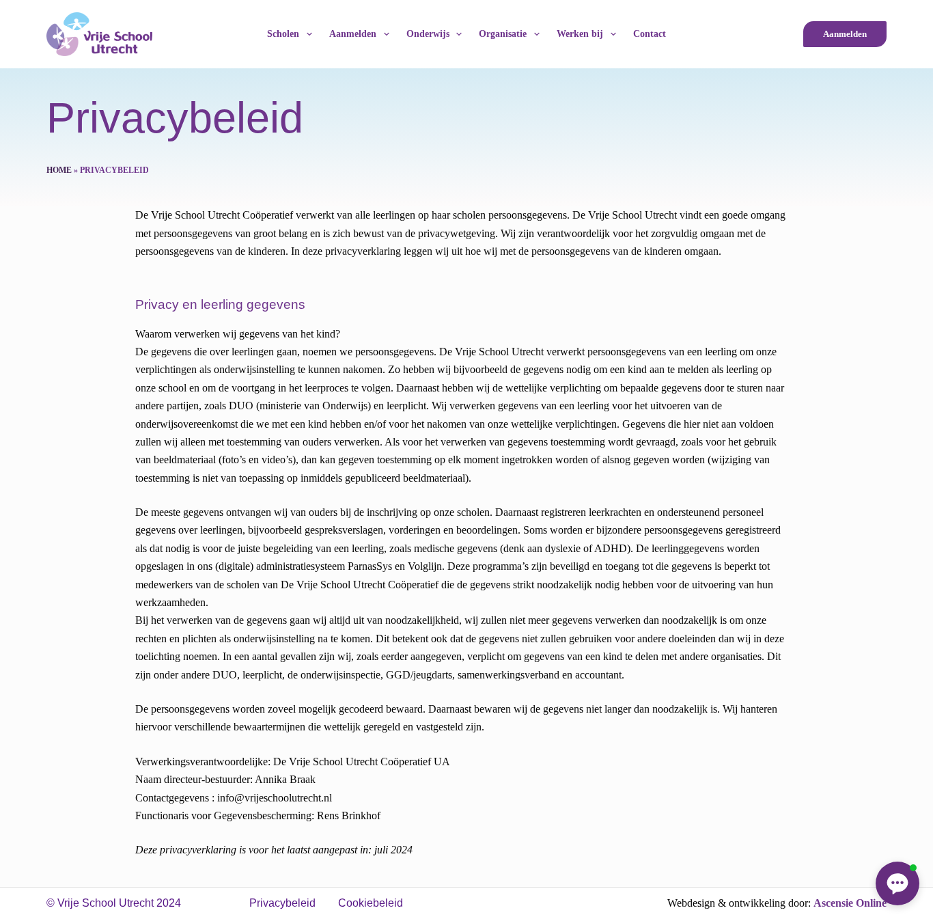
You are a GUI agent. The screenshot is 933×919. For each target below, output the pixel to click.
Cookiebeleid (370, 903)
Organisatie (503, 34)
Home (59, 170)
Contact (649, 34)
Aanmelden (352, 34)
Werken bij (580, 34)
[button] (897, 883)
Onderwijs (427, 34)
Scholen (283, 34)
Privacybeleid (282, 903)
